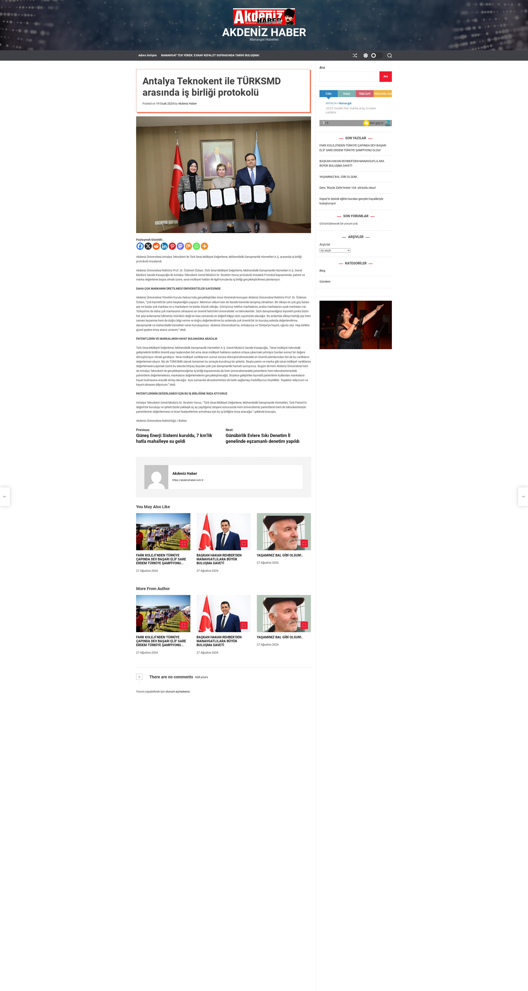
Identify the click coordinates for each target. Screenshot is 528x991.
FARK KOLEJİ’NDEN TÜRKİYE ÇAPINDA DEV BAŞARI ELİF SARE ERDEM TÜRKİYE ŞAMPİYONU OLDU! (161, 561)
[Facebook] (140, 246)
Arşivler (324, 244)
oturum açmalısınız (177, 691)
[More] (204, 246)
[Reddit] (156, 246)
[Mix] (188, 246)
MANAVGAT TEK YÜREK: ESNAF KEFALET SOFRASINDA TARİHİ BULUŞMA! (210, 55)
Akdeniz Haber (264, 32)
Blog (322, 270)
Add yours (201, 677)
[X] (148, 246)
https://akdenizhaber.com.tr (187, 480)
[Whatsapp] (196, 246)
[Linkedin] (164, 246)
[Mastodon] (180, 246)
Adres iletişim (147, 55)
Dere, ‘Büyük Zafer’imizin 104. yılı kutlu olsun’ (347, 187)
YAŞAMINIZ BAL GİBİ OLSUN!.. (280, 555)
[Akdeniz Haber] (156, 477)
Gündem (324, 281)
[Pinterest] (172, 246)
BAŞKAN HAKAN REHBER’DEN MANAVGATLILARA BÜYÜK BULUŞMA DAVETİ (219, 559)
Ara (322, 68)
